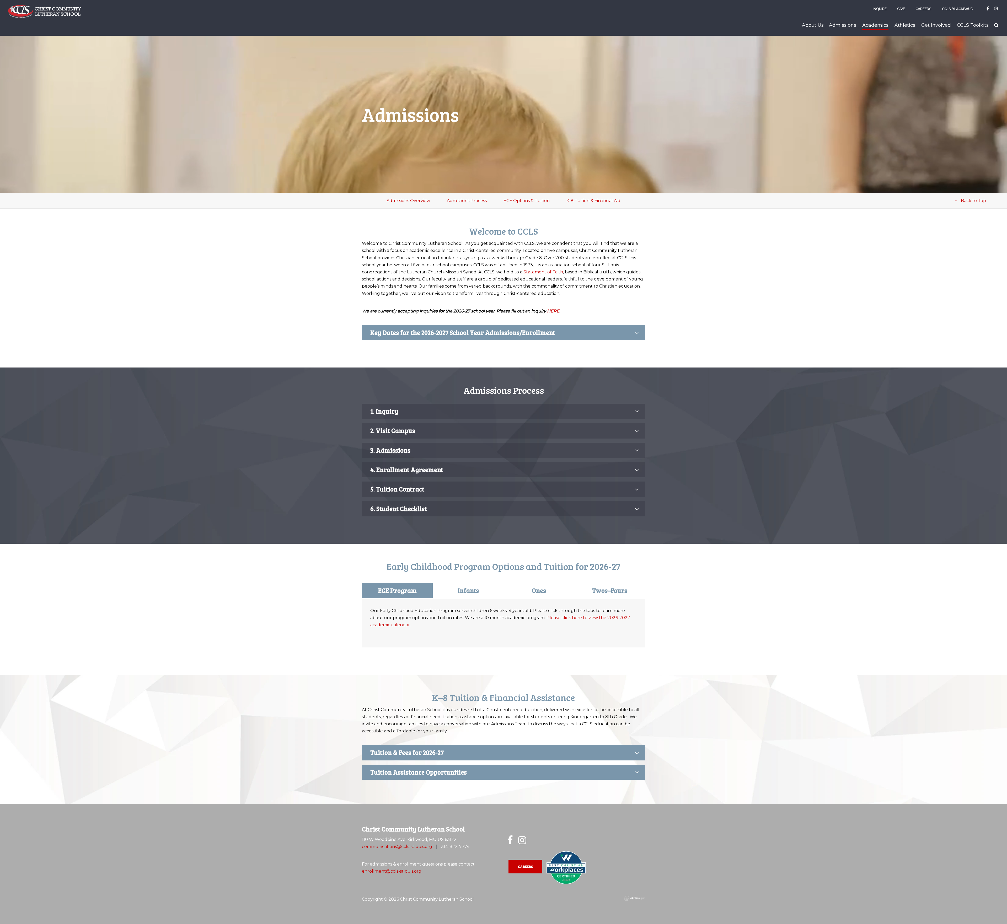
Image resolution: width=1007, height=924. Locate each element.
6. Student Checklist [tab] (398, 508)
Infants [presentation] (468, 590)
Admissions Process (467, 200)
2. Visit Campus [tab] (392, 430)
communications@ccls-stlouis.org (397, 846)
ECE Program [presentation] (397, 590)
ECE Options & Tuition (527, 200)
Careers (923, 9)
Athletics (904, 25)
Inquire (880, 9)
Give (901, 9)
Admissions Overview (408, 200)
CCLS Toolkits (973, 25)
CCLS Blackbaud (957, 9)
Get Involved (936, 25)
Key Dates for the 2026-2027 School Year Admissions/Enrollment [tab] (462, 332)
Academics (875, 25)
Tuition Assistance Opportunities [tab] (418, 772)
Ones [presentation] (539, 590)
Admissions (842, 25)
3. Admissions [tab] (390, 450)
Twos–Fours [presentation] (609, 590)
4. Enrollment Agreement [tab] (406, 469)
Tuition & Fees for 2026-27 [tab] (407, 752)
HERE (553, 311)
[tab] (397, 590)
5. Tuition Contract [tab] (397, 489)
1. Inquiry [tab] (384, 411)
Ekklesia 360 (634, 898)
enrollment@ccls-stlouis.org (391, 871)
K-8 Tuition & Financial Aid (593, 200)
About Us (813, 25)
